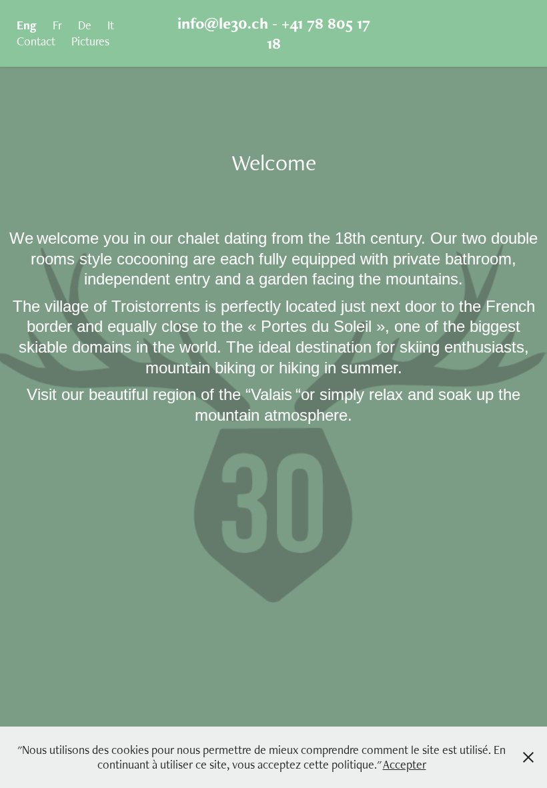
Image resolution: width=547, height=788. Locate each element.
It (110, 25)
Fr (57, 25)
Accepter (404, 764)
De (84, 25)
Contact (36, 41)
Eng (27, 25)
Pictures (90, 41)
